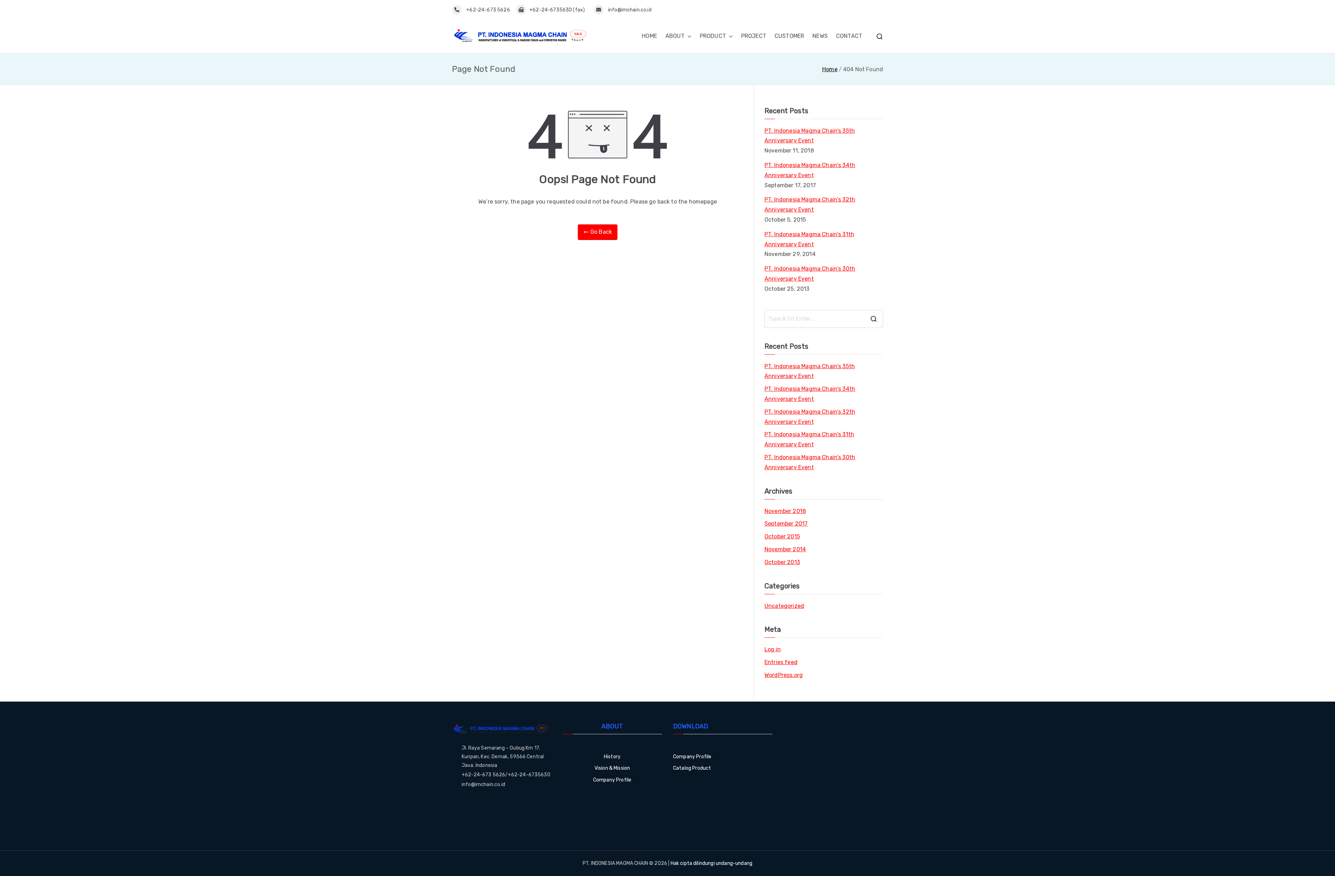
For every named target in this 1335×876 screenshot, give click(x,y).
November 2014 (785, 549)
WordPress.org (783, 675)
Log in (772, 649)
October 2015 (782, 536)
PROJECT (753, 36)
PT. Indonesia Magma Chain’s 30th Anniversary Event (809, 273)
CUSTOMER (789, 36)
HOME (649, 36)
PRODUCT (713, 36)
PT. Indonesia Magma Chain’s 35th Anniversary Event (809, 135)
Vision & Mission (612, 768)
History (612, 757)
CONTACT (849, 36)
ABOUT (675, 36)
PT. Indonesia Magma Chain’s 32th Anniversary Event (809, 204)
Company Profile (612, 780)
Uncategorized (784, 606)
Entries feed (781, 662)
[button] (688, 36)
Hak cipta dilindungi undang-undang (711, 863)
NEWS (820, 36)
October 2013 (782, 562)
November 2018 (785, 511)
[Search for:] (824, 319)
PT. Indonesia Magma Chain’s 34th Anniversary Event (809, 170)
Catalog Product (692, 768)
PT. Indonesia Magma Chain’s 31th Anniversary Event (809, 239)
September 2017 (786, 523)
